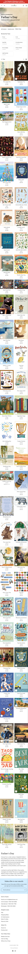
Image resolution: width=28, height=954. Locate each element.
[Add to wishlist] (2, 79)
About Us (3, 927)
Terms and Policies (14, 947)
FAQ (2, 912)
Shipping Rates (5, 914)
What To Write (4, 919)
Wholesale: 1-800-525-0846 (8, 906)
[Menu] (1, 5)
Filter (4, 59)
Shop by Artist (4, 921)
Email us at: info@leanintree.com (9, 899)
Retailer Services (5, 936)
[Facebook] (13, 951)
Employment (4, 930)
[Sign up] (24, 889)
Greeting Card (11, 29)
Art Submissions (5, 917)
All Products (3, 29)
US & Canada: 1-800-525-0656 (9, 901)
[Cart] (26, 5)
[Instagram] (15, 951)
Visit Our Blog (4, 938)
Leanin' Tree (15, 945)
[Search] (4, 5)
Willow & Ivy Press (5, 941)
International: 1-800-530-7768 (8, 904)
